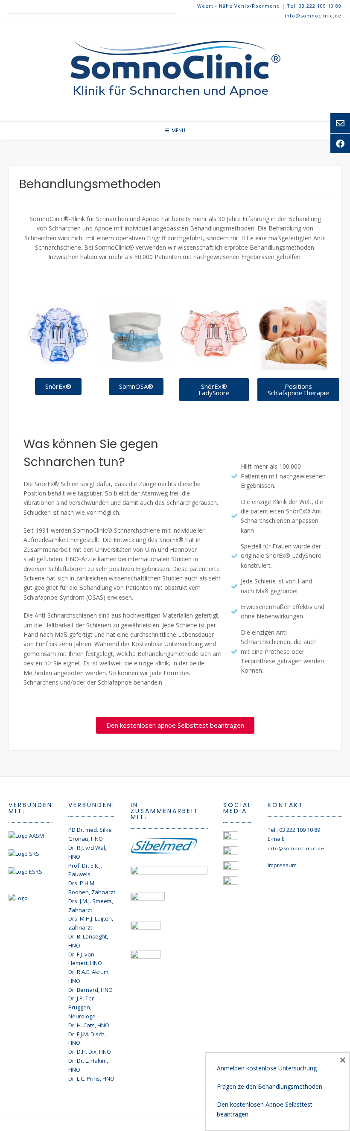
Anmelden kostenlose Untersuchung (267, 1068)
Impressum (282, 865)
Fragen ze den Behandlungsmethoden (269, 1086)
